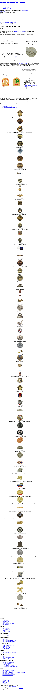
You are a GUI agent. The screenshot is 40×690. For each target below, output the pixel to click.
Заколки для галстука (6, 647)
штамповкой (7, 48)
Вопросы (4, 19)
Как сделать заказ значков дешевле (8, 674)
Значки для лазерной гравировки (8, 662)
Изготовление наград (6, 628)
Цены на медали (5, 16)
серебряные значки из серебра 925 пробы (9, 107)
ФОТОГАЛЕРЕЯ (5, 7)
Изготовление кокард (6, 639)
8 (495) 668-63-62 (3, 2)
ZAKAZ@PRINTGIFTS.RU (11, 2)
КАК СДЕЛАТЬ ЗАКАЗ (6, 3)
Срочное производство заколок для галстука (10, 666)
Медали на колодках (6, 631)
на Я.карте (23, 10)
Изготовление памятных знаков (8, 623)
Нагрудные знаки (5, 635)
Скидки (3, 17)
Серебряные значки (5, 624)
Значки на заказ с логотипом (7, 671)
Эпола (16, 56)
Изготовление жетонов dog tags (8, 657)
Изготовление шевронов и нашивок (8, 641)
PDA (6, 11)
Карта (4, 11)
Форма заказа (4, 682)
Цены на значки (5, 15)
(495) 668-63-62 (28, 10)
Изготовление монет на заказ (7, 673)
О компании (4, 678)
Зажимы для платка (5, 646)
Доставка (4, 18)
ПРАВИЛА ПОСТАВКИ (6, 8)
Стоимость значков (5, 681)
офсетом (7, 60)
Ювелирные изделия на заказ (7, 675)
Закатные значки (5, 620)
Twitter (15, 22)
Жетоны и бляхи (5, 656)
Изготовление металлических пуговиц (9, 640)
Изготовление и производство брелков (9, 652)
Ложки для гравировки (6, 663)
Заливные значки (5, 621)
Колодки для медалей (6, 629)
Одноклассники (7, 22)
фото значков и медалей (23, 63)
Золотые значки (5, 622)
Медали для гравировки (6, 664)
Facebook (11, 22)
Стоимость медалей (5, 680)
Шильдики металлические (7, 658)
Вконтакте (2, 22)
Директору (4, 20)
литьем (2, 48)
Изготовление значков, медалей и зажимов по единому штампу (13, 672)
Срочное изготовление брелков (8, 665)
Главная (1, 11)
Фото (3, 679)
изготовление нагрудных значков (19, 31)
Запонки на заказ (5, 648)
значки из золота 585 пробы (7, 106)
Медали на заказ (5, 630)
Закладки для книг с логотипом (8, 670)
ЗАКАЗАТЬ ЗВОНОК (6, 5)
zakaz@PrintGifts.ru (12, 686)
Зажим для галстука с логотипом (8, 645)
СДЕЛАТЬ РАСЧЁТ (6, 4)
